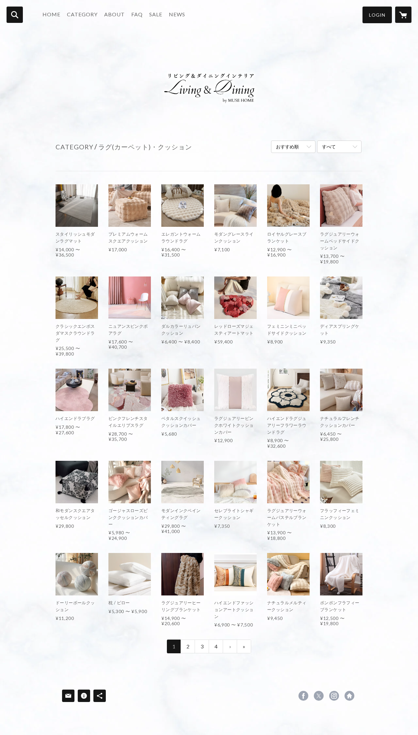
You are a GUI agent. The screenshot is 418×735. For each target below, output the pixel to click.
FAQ (137, 14)
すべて (329, 146)
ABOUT (114, 14)
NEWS (177, 14)
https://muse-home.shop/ (349, 696)
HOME (51, 14)
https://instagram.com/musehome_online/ (334, 696)
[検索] (15, 15)
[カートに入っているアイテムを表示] (403, 15)
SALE (155, 14)
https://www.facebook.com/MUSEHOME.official (303, 696)
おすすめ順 (287, 146)
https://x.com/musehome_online (319, 696)
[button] (377, 15)
